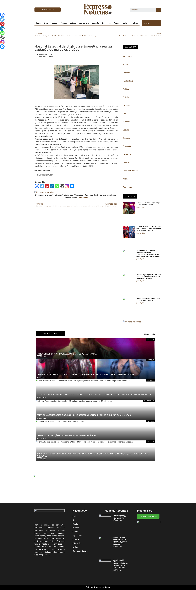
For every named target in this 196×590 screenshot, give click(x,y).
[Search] (158, 10)
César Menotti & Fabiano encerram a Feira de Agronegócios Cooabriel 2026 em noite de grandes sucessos (148, 253)
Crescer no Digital (102, 587)
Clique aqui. (83, 197)
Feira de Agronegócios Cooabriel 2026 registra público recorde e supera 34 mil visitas (148, 276)
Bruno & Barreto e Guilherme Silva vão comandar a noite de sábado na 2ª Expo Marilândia (148, 229)
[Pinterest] (47, 186)
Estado (73, 23)
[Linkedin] (52, 186)
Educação (106, 23)
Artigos (146, 23)
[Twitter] (42, 186)
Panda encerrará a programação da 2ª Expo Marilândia (148, 204)
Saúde (54, 23)
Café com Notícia (130, 23)
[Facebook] (37, 186)
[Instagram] (67, 186)
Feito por (90, 587)
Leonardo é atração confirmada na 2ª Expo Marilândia (148, 299)
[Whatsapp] (57, 186)
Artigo (116, 23)
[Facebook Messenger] (72, 186)
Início (38, 23)
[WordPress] (62, 186)
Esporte (95, 23)
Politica (63, 23)
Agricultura (84, 23)
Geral (46, 23)
